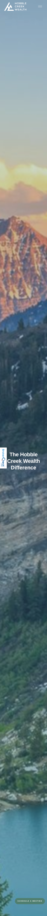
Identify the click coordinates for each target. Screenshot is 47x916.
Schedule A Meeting (29, 901)
